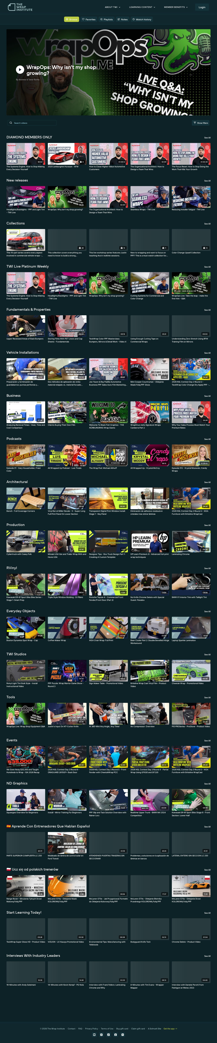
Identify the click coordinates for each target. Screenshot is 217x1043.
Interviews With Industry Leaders (33, 955)
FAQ (80, 1028)
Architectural (17, 481)
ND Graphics (16, 783)
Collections (15, 222)
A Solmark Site (154, 1028)
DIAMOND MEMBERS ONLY (29, 136)
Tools (10, 696)
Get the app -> (170, 1028)
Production (15, 524)
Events (11, 739)
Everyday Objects (20, 610)
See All (207, 137)
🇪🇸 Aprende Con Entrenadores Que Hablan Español (48, 825)
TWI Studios (16, 653)
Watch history (143, 19)
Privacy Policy (91, 1028)
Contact (71, 1028)
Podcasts (13, 438)
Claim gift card (138, 1028)
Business (13, 395)
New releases (17, 180)
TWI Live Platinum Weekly (27, 266)
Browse (73, 19)
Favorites (91, 19)
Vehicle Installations (22, 352)
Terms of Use (107, 1028)
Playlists (108, 19)
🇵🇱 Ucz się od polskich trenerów (32, 869)
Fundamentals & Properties (28, 309)
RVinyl (11, 567)
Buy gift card (122, 1028)
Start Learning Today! (23, 912)
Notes (124, 19)
